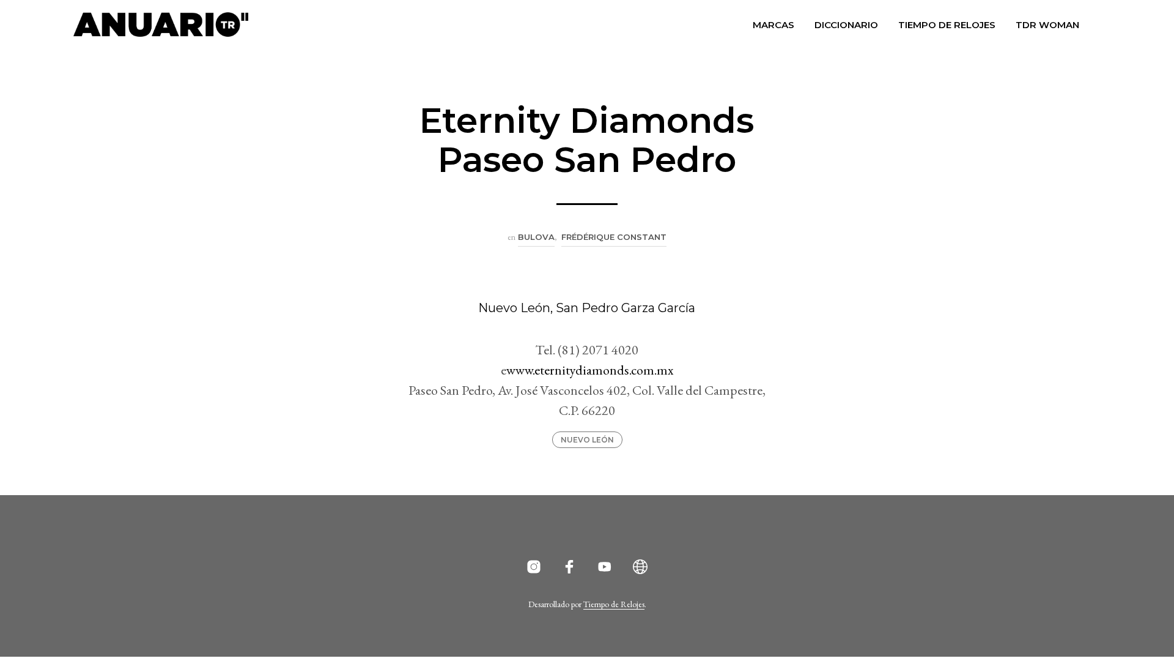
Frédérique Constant (613, 237)
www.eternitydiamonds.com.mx (589, 370)
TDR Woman (1047, 25)
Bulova (536, 237)
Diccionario (846, 25)
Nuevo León (587, 439)
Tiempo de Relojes (946, 25)
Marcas (773, 25)
